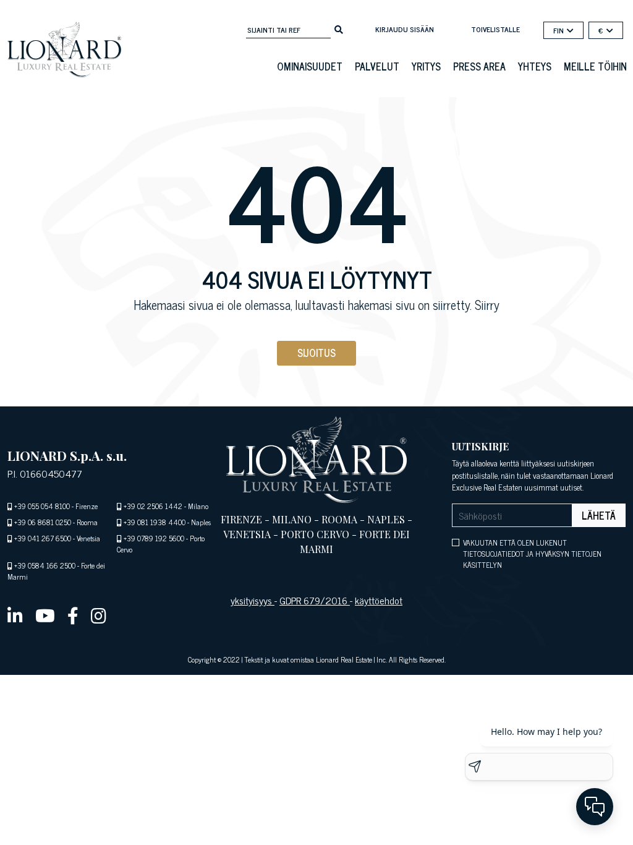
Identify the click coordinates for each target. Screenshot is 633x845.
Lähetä (599, 515)
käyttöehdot (378, 600)
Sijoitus (316, 353)
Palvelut (377, 66)
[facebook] (73, 615)
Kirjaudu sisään (404, 29)
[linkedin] (15, 615)
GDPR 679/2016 (314, 600)
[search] (339, 28)
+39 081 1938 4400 (154, 522)
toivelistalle (495, 29)
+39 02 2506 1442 (153, 506)
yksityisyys (252, 600)
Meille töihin (595, 66)
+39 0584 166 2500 (44, 565)
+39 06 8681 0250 (42, 522)
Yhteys (534, 66)
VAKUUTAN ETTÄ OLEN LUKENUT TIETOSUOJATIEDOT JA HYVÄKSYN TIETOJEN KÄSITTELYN (532, 553)
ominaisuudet (309, 66)
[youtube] (45, 615)
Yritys (426, 66)
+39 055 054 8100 (42, 506)
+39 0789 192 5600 (154, 538)
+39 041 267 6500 (42, 538)
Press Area (479, 66)
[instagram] (98, 615)
